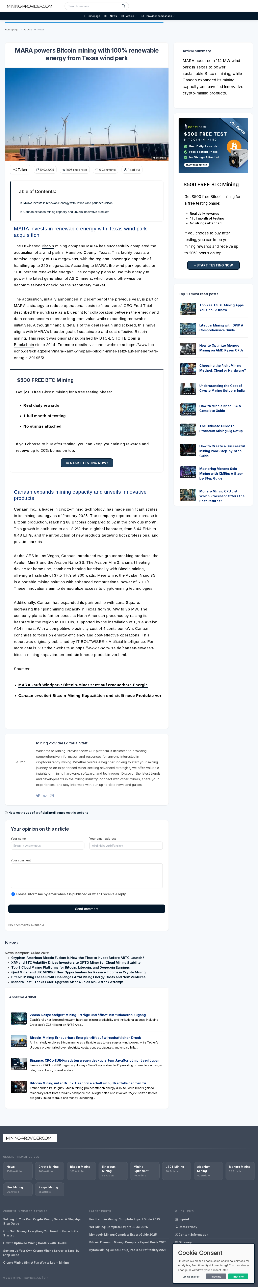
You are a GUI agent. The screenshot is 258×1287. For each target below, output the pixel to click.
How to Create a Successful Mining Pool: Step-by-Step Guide (222, 451)
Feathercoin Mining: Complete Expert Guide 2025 (124, 1219)
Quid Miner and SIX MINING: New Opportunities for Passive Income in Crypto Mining (78, 972)
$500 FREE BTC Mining (45, 380)
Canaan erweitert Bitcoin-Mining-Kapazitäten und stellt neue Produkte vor (89, 695)
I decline (216, 1276)
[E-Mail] (52, 796)
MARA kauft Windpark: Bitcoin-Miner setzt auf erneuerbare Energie (83, 685)
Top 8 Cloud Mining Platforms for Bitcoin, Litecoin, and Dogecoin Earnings (70, 967)
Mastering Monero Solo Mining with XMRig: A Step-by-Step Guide (221, 473)
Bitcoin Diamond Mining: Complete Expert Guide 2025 (127, 1242)
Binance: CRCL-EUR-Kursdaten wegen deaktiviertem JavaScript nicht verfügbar (94, 1060)
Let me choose (191, 1276)
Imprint (183, 1219)
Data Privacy (187, 1227)
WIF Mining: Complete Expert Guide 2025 (118, 1227)
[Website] (45, 796)
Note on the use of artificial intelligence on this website (48, 812)
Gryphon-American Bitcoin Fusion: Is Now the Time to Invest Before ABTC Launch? (77, 958)
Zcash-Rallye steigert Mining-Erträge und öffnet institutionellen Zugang (88, 1015)
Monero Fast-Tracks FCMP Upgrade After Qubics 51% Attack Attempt (67, 982)
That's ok (238, 1276)
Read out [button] (134, 169)
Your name (18, 838)
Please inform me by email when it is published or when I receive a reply (71, 894)
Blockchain (24, 345)
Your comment (21, 860)
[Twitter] (38, 796)
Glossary (185, 1242)
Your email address (103, 838)
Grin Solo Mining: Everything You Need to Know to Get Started (41, 1233)
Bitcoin (48, 246)
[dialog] (213, 1263)
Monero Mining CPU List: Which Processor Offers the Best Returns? (221, 496)
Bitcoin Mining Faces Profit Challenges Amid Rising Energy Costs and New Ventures (78, 977)
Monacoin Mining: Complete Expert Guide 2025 (123, 1234)
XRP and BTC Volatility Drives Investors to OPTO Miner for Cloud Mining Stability (76, 963)
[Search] (123, 6)
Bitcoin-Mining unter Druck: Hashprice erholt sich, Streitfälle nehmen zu (88, 1083)
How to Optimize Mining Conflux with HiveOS (35, 1243)
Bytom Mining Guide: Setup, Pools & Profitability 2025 (127, 1250)
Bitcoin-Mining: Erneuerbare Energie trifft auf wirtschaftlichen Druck (85, 1038)
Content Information (193, 1234)
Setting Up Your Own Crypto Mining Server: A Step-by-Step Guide (42, 1221)
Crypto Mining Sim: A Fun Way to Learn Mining (36, 1262)
